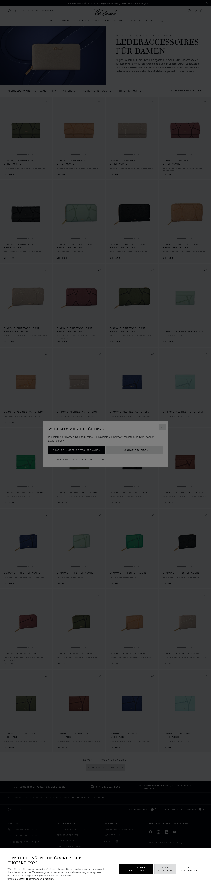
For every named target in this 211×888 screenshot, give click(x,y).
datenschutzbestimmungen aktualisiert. (34, 878)
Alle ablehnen (165, 869)
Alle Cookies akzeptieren (136, 869)
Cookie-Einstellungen (188, 869)
